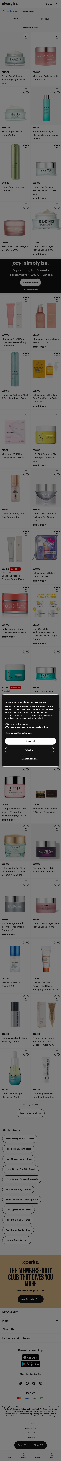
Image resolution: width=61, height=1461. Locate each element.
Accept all (31, 741)
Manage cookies (30, 758)
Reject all (29, 750)
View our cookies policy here (19, 733)
